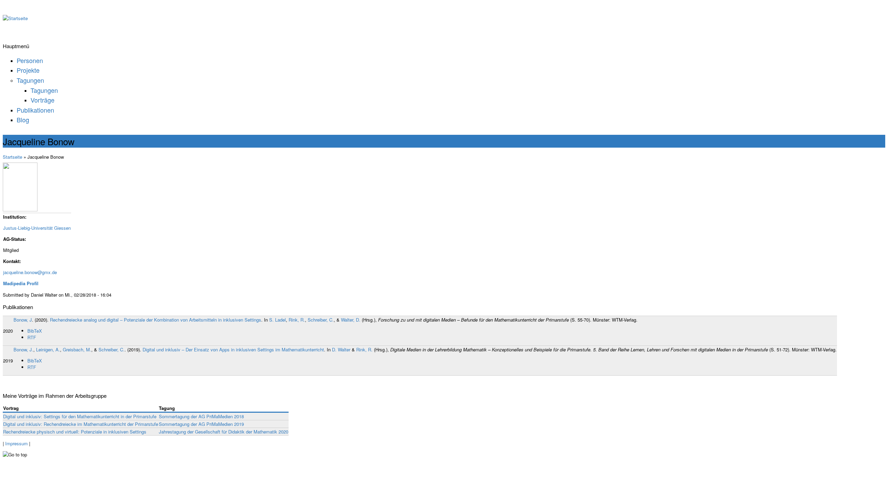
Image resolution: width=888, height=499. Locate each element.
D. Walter (341, 349)
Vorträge (42, 99)
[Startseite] (15, 18)
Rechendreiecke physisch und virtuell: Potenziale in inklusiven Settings (74, 431)
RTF (31, 337)
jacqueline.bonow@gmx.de (30, 272)
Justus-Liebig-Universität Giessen (37, 228)
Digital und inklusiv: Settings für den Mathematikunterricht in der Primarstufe (79, 416)
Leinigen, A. (48, 349)
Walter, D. (350, 319)
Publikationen (35, 109)
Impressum (16, 443)
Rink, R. (297, 319)
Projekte (28, 70)
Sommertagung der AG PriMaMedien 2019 (201, 424)
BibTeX (34, 330)
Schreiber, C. (321, 319)
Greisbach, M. (77, 349)
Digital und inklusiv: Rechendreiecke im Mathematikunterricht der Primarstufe (80, 424)
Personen (30, 60)
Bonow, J (23, 319)
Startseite (12, 157)
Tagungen (30, 80)
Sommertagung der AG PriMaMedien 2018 (201, 416)
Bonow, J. (23, 349)
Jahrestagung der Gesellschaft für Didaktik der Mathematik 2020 (223, 431)
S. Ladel (277, 319)
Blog (23, 119)
